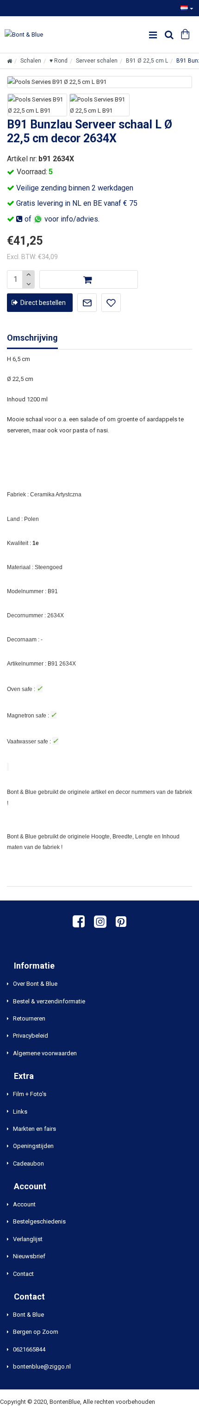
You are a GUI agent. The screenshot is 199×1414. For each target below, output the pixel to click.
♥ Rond (59, 60)
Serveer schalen (97, 60)
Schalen (30, 60)
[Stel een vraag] (87, 302)
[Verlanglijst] (111, 302)
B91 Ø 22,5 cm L (147, 60)
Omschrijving (32, 337)
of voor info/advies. (61, 219)
